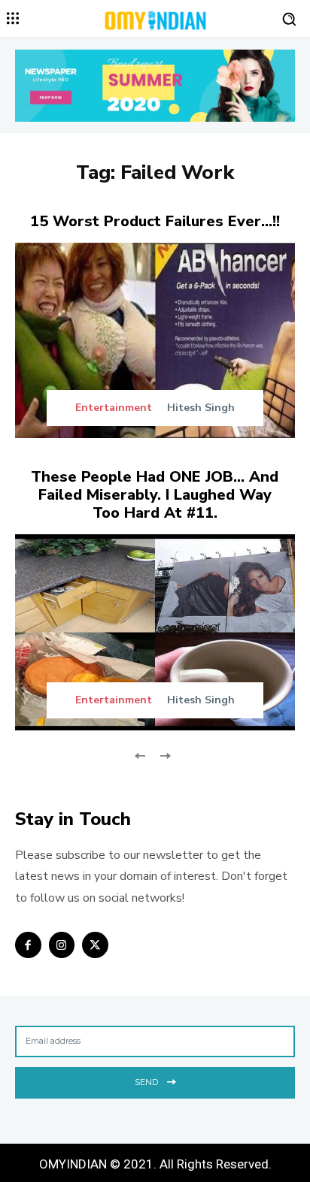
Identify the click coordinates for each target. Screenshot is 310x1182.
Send (146, 1082)
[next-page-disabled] (164, 754)
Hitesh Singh (201, 408)
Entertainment (113, 408)
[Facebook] (28, 945)
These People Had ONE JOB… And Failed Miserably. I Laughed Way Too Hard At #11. (154, 495)
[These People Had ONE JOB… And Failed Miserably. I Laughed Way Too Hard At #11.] (155, 632)
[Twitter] (95, 945)
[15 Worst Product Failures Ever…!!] (155, 340)
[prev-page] (140, 754)
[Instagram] (62, 945)
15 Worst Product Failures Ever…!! (155, 221)
